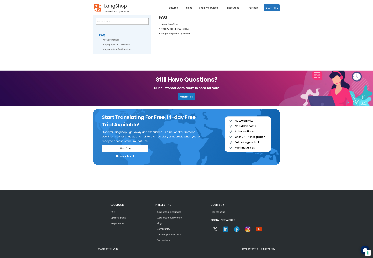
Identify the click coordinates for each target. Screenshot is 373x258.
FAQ (113, 212)
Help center (117, 223)
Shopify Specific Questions (175, 28)
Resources (233, 7)
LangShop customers (169, 234)
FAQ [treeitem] (102, 35)
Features (173, 7)
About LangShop (169, 24)
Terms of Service (249, 248)
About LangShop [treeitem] (111, 39)
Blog (159, 223)
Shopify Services (208, 7)
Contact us (218, 212)
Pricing (188, 7)
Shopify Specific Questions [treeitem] (116, 44)
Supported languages (169, 212)
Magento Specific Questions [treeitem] (117, 49)
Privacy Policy (268, 248)
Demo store (163, 240)
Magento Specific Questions (175, 33)
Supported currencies (169, 217)
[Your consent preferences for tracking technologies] (368, 253)
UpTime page (118, 217)
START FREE (272, 7)
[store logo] (97, 7)
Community (163, 229)
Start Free (125, 148)
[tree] (122, 39)
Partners (253, 7)
